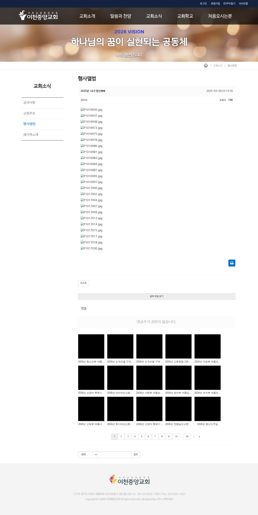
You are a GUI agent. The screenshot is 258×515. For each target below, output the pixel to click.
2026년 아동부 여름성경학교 (207, 361)
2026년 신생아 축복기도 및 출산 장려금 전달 (91, 392)
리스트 (83, 283)
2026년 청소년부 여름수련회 (91, 361)
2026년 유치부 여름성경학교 (207, 392)
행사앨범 (232, 65)
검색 (136, 454)
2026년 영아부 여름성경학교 (178, 392)
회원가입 (215, 3)
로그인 (203, 3)
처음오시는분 (220, 16)
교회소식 (154, 16)
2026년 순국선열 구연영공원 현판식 (120, 361)
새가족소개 (30, 135)
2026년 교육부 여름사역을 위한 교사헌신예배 (91, 424)
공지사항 (29, 103)
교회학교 (185, 16)
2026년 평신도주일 (207, 424)
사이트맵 (243, 3)
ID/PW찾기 (229, 3)
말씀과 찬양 (120, 16)
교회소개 (87, 16)
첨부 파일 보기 (156, 296)
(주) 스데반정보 (165, 499)
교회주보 (29, 113)
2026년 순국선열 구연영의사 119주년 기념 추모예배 (149, 361)
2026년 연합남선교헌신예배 (178, 424)
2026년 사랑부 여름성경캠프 (149, 392)
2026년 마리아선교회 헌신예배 (120, 392)
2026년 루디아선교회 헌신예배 (120, 424)
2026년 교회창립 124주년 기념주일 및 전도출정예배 (178, 361)
